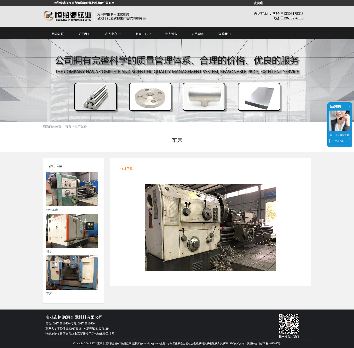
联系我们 (224, 34)
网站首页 (58, 34)
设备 (49, 251)
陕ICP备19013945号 (269, 343)
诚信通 (258, 3)
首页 (68, 126)
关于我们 (84, 34)
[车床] (72, 272)
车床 (49, 293)
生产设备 (171, 34)
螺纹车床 (52, 209)
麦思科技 (252, 343)
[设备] (72, 231)
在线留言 (198, 34)
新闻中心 (141, 34)
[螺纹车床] (72, 189)
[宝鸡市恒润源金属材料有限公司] (94, 16)
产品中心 (111, 34)
